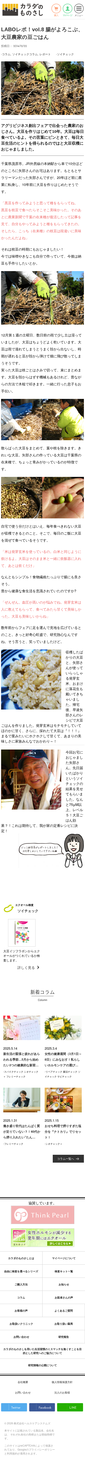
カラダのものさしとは (21, 1258)
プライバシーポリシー (42, 1449)
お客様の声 (21, 1310)
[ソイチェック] (22, 933)
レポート (45, 54)
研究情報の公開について (42, 1365)
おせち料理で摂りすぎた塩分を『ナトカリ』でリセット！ (63, 1131)
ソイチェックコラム (25, 54)
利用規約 (12, 1453)
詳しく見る (26, 967)
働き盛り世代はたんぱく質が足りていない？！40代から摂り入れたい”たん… (21, 1131)
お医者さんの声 (64, 1297)
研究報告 (63, 1337)
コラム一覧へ (65, 1159)
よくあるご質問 (63, 1310)
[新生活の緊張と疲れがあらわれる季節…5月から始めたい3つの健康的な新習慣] (21, 1028)
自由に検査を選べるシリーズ (21, 1271)
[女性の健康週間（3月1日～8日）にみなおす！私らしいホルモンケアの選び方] (63, 1028)
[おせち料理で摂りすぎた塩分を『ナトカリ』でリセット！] (63, 1100)
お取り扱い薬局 (63, 1324)
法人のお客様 (62, 1392)
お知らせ (64, 1284)
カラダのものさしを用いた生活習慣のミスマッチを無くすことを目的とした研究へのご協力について (42, 1351)
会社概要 (23, 1382)
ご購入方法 (21, 1284)
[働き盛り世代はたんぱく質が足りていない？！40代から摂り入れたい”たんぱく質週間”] (21, 1100)
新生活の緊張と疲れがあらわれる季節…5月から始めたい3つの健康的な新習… (21, 1059)
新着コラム (42, 991)
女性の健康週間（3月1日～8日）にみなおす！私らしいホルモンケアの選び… (63, 1059)
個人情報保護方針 (62, 1382)
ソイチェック (65, 54)
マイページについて (64, 1258)
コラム (6, 54)
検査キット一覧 (64, 1271)
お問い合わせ (21, 1337)
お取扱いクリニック (21, 1324)
